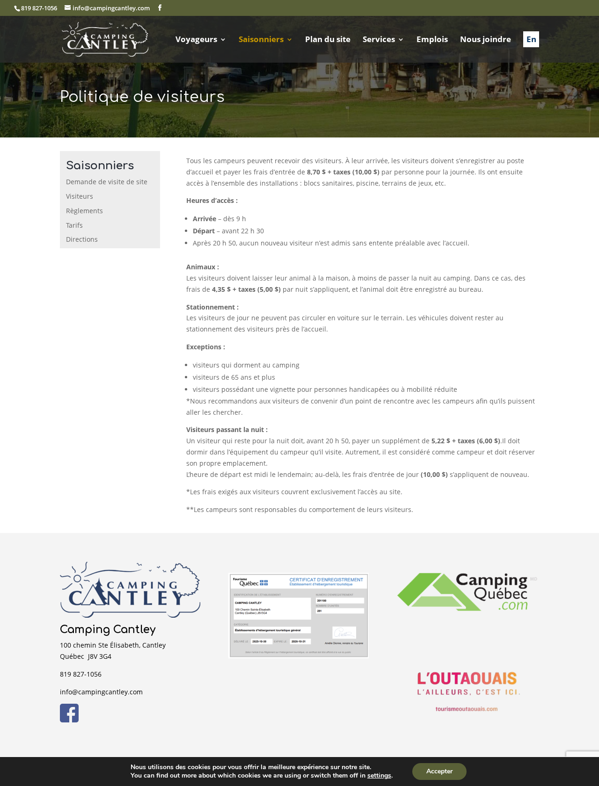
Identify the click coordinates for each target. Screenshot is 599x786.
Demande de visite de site (106, 181)
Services (379, 40)
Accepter (439, 771)
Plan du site (328, 40)
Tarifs (74, 225)
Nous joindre (485, 40)
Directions (82, 239)
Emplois (432, 40)
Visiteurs (79, 196)
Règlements (84, 210)
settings (379, 776)
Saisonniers (261, 40)
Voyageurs (196, 40)
